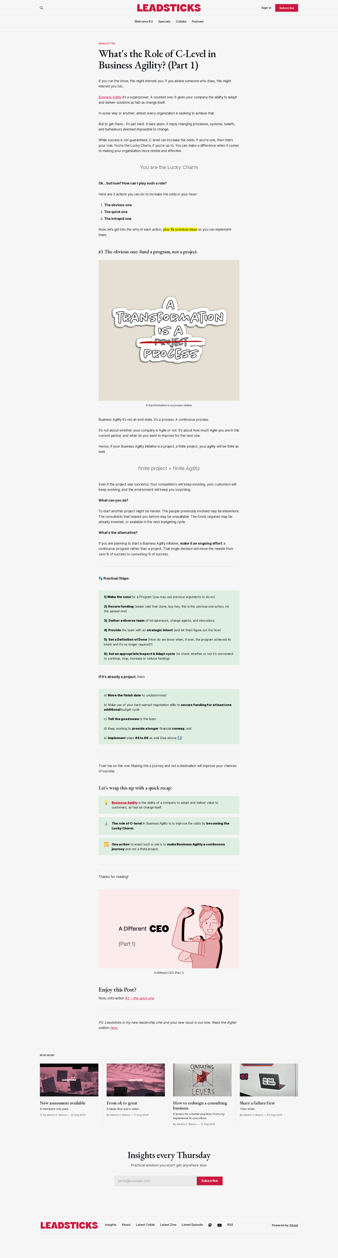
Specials (164, 21)
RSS (230, 1225)
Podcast (198, 21)
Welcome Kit (144, 21)
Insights (110, 1225)
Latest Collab (145, 1225)
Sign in (266, 8)
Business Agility (110, 97)
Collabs (181, 21)
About (126, 1225)
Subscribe (286, 8)
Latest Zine (168, 1225)
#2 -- (139, 998)
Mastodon (210, 1225)
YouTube (219, 1225)
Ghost (293, 1225)
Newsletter (107, 43)
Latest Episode (192, 1225)
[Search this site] (41, 8)
